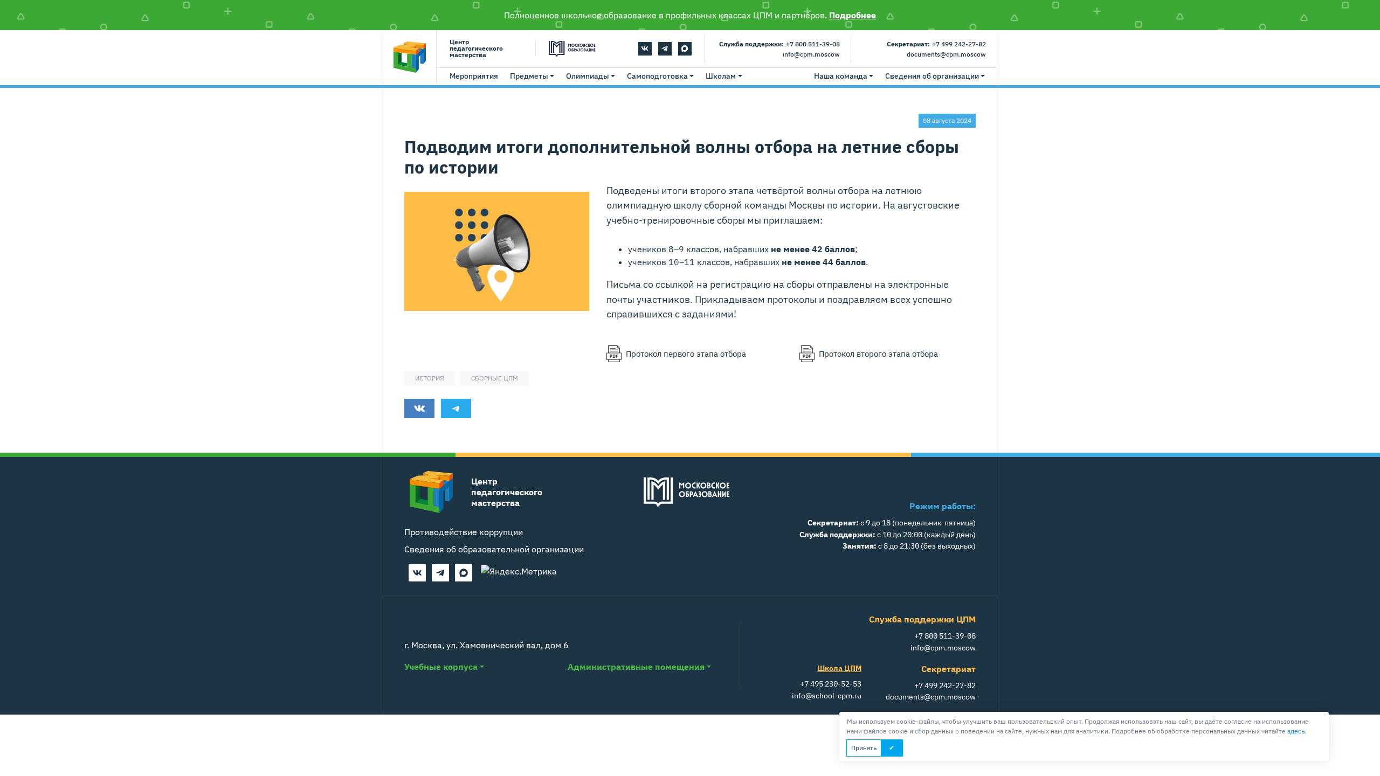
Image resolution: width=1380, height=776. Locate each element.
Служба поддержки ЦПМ (922, 619)
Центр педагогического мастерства (476, 49)
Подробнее (852, 15)
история (429, 378)
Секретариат (948, 668)
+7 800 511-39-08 (813, 44)
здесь (1296, 731)
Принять (864, 748)
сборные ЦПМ (494, 378)
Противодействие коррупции (463, 531)
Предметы (529, 76)
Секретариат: (908, 44)
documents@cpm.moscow (946, 54)
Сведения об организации (932, 76)
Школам (721, 76)
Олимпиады (587, 76)
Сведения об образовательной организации (494, 549)
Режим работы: (942, 506)
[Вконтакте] (645, 49)
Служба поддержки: (751, 44)
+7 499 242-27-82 (959, 44)
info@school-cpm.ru (826, 695)
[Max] (685, 49)
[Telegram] (665, 49)
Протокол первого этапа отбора (686, 353)
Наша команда (840, 76)
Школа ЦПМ (839, 668)
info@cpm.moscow (811, 54)
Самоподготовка (657, 76)
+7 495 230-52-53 (830, 683)
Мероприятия (474, 76)
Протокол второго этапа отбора (878, 353)
